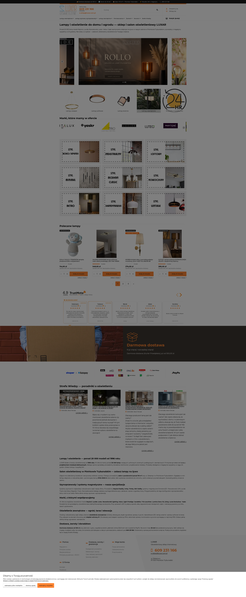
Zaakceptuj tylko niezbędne (13, 585)
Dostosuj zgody (30, 585)
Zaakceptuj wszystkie (46, 585)
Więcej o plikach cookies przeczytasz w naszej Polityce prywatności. (26, 581)
